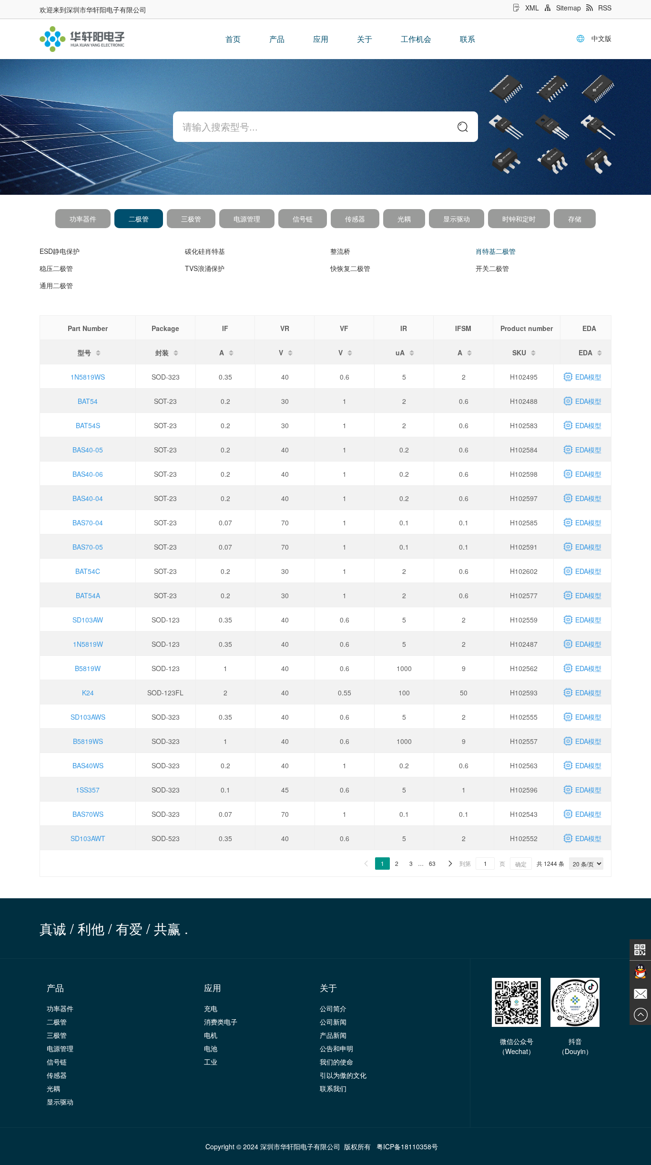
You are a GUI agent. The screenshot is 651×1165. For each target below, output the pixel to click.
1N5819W (88, 644)
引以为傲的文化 (343, 1075)
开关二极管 (492, 268)
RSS (604, 7)
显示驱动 (456, 218)
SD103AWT (88, 838)
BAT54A (88, 595)
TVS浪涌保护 (204, 268)
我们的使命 (336, 1061)
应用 (320, 38)
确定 (521, 864)
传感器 (355, 218)
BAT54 (88, 401)
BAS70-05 (87, 547)
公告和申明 (336, 1048)
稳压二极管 (56, 268)
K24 (88, 692)
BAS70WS (87, 814)
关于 (364, 38)
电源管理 (247, 218)
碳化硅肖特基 (205, 251)
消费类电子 (220, 1021)
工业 (210, 1061)
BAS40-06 (87, 474)
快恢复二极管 (350, 268)
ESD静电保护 (60, 251)
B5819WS (88, 741)
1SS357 (88, 789)
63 (432, 863)
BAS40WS (87, 765)
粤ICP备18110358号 (407, 1146)
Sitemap (568, 7)
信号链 (303, 218)
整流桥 (340, 251)
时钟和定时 (519, 218)
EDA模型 (588, 377)
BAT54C (87, 571)
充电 (210, 1008)
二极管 (139, 218)
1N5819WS (88, 377)
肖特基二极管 (496, 251)
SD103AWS (88, 717)
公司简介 (333, 1008)
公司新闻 (333, 1021)
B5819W (88, 668)
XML (532, 7)
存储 (574, 218)
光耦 (404, 218)
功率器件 (83, 218)
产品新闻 (333, 1035)
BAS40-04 (87, 498)
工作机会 (416, 38)
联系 (467, 38)
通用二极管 (56, 285)
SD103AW (87, 619)
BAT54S (88, 425)
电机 (210, 1035)
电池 (210, 1048)
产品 (277, 38)
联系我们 (333, 1088)
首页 (233, 38)
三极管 (191, 218)
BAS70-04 (87, 522)
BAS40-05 (87, 449)
